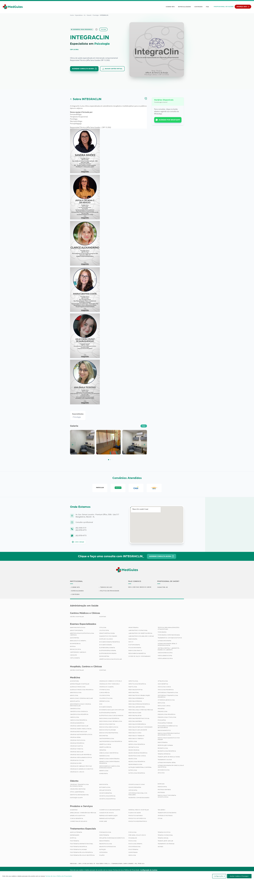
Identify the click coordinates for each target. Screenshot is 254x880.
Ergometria (103, 735)
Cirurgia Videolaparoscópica (81, 757)
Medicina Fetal (133, 692)
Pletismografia (134, 644)
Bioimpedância (75, 643)
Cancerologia (75, 708)
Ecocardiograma (105, 644)
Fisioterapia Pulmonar (78, 849)
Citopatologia (104, 689)
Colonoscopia (104, 695)
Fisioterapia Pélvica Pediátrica (81, 852)
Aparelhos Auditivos (77, 815)
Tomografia (162, 632)
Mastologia (132, 686)
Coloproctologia (105, 698)
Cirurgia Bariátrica (77, 723)
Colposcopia (104, 630)
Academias (73, 809)
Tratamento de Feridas (166, 843)
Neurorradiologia (135, 764)
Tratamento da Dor (165, 759)
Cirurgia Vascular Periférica (80, 754)
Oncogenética (163, 684)
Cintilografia (75, 658)
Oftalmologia (163, 681)
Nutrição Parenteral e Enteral (140, 767)
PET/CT (130, 641)
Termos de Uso (106, 587)
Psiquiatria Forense (165, 723)
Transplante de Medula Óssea (169, 756)
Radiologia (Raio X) (135, 650)
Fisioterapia (74, 840)
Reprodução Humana (165, 745)
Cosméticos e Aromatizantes (109, 809)
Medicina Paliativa (134, 715)
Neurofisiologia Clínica (137, 755)
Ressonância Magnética (137, 653)
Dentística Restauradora (79, 794)
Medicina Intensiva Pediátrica (139, 704)
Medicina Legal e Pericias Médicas (140, 709)
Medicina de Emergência (137, 724)
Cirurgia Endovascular (78, 731)
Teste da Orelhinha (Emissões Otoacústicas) (168, 628)
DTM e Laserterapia (77, 791)
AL (85, 15)
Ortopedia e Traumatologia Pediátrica (168, 696)
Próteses (161, 792)
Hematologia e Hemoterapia (109, 758)
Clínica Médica (104, 692)
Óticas (160, 818)
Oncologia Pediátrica (166, 689)
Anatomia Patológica (77, 627)
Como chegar (79, 542)
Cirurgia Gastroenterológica (81, 734)
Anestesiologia (75, 692)
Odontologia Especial (107, 796)
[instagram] (146, 98)
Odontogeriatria (105, 793)
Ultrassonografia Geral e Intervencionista (167, 644)
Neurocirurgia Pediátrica (137, 753)
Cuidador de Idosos (106, 812)
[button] (108, 459)
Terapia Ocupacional (165, 835)
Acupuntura (74, 681)
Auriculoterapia (76, 832)
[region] (127, 875)
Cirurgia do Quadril (106, 686)
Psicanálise (132, 838)
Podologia (132, 832)
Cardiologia (74, 717)
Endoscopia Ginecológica (108, 727)
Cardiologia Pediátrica (78, 720)
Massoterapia (104, 840)
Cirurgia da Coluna (77, 760)
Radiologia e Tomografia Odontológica (167, 796)
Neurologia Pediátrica (136, 761)
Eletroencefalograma (107, 650)
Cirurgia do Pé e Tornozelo (109, 684)
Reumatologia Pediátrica (167, 751)
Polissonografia (134, 647)
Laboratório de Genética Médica (140, 633)
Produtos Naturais (135, 815)
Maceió (89, 15)
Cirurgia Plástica (76, 746)
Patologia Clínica (164, 705)
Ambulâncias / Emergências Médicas (83, 812)
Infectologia (133, 681)
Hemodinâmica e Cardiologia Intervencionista (109, 767)
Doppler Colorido (106, 639)
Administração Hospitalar (79, 684)
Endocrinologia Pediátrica (109, 718)
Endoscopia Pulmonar (107, 730)
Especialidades (184, 6)
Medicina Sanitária (135, 721)
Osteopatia (103, 852)
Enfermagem (74, 835)
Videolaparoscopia (165, 655)
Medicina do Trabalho (136, 735)
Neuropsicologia (105, 843)
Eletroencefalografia (107, 712)
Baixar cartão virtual (113, 68)
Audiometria (74, 637)
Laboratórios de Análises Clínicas (141, 636)
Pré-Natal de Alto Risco (137, 835)
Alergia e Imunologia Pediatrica (81, 689)
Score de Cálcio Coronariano (139, 656)
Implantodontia (105, 790)
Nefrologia (132, 741)
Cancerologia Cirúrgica (79, 711)
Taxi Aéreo (161, 809)
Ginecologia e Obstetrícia (108, 753)
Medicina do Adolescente (137, 730)
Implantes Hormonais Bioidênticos (112, 838)
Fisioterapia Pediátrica (78, 846)
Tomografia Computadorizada (169, 635)
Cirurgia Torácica (76, 748)
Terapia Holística (164, 832)
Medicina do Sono (134, 732)
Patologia (161, 702)
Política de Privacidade (109, 591)
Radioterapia (162, 742)
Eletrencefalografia (107, 647)
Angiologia (74, 695)
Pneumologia (162, 711)
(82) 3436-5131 (81, 528)
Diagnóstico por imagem (108, 636)
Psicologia (96, 15)
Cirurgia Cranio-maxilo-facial (81, 728)
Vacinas (160, 846)
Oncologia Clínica (164, 686)
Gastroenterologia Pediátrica (110, 741)
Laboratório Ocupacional (138, 630)
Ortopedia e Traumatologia (168, 692)
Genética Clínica (105, 744)
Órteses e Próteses (165, 815)
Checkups (73, 655)
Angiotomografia (76, 630)
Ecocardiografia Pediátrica (109, 641)
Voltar (103, 29)
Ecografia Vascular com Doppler (111, 709)
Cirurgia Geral (75, 737)
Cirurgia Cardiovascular (79, 725)
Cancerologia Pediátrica (79, 714)
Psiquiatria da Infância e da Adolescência (168, 726)
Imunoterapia (133, 627)
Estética (73, 838)
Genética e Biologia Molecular (110, 659)
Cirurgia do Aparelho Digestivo (81, 769)
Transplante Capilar (165, 840)
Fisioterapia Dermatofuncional (81, 843)
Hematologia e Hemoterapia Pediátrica (109, 762)
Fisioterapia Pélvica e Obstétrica (82, 855)
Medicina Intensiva (135, 701)
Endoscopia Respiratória (108, 732)
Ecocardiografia (105, 707)
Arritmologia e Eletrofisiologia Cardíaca (82, 634)
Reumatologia (163, 748)
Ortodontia (132, 790)
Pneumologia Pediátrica (166, 714)
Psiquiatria (162, 720)
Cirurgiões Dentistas (78, 789)
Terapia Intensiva (164, 753)
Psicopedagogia (134, 846)
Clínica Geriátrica (76, 818)
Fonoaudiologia (105, 832)
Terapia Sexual (163, 838)
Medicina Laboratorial (136, 707)
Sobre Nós (170, 6)
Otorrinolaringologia (166, 700)
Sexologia (132, 855)
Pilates (102, 855)
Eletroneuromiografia (107, 653)
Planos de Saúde (134, 812)
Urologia (161, 772)
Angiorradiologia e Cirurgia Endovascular (80, 704)
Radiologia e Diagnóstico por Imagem (169, 738)
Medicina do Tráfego (136, 738)
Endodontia (103, 784)
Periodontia (162, 786)
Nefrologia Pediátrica (136, 744)
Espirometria (104, 656)
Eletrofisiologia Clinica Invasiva (111, 715)
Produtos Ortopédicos (137, 818)
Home (72, 15)
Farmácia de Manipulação (108, 815)
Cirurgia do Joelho (77, 771)
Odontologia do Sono (136, 784)
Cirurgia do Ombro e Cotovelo (110, 681)
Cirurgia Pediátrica (77, 743)
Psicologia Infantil (135, 843)
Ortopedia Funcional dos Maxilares (137, 793)
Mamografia (132, 639)
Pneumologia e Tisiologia (167, 717)
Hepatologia (103, 770)
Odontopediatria (134, 787)
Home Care (103, 821)
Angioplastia (75, 701)
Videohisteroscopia (165, 652)
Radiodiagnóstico (164, 730)
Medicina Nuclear (134, 712)
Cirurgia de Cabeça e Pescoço (81, 766)
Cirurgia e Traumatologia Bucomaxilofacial (79, 785)
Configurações (218, 876)
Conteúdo (198, 6)
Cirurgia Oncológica (77, 740)
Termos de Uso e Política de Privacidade (58, 876)
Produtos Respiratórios (137, 821)
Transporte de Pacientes (167, 812)
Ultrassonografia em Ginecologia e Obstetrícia (171, 766)
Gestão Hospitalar (77, 616)
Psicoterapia (133, 849)
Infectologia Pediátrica (137, 684)
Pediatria (161, 708)
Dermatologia (104, 701)
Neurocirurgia (133, 750)
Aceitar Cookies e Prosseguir (239, 876)
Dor (100, 704)
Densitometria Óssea (107, 633)
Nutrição (102, 849)
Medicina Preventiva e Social (139, 718)
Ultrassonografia (164, 640)
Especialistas (79, 15)
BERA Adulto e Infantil (78, 640)
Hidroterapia (104, 835)
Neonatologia (133, 747)
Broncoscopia (75, 649)
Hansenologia (104, 755)
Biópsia (72, 646)
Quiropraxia (133, 852)
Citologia (102, 627)
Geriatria (102, 750)
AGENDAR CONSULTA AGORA (83, 68)
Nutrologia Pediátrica (136, 773)
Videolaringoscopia (165, 658)
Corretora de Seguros (78, 821)
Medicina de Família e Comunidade (140, 727)
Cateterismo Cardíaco (78, 652)
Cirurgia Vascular (76, 751)
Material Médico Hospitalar (138, 809)
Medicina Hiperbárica (136, 698)
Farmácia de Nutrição (107, 818)
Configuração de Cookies (148, 870)
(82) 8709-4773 (81, 530)
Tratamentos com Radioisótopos (170, 637)
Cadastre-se (162, 587)
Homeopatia (103, 773)
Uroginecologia (163, 770)
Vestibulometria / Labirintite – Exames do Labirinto (169, 649)
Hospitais (102, 616)
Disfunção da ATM (76, 797)
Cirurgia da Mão (76, 763)
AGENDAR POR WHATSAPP (169, 120)
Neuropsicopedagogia (107, 846)
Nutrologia (132, 770)
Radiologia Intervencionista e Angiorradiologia (169, 734)
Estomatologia (104, 787)
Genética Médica (105, 747)
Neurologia (132, 758)
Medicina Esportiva (135, 689)
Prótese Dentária (164, 789)
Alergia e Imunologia (77, 686)
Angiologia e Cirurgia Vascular (81, 698)
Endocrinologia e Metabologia (110, 721)
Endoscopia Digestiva (107, 724)
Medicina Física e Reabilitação (139, 695)
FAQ (207, 6)
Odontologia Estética (107, 798)
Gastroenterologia (106, 738)
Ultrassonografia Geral (167, 762)
